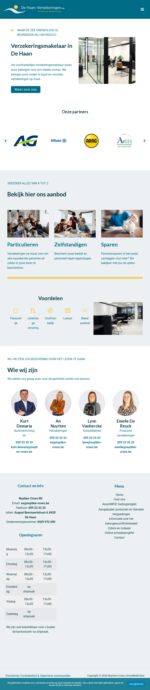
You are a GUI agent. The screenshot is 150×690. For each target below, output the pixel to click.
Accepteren (136, 684)
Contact (119, 537)
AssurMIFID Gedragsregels (119, 504)
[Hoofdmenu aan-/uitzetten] (142, 9)
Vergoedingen (121, 514)
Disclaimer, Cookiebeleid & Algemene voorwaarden (37, 675)
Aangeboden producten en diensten (121, 509)
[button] (25, 89)
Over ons (119, 499)
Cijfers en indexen (119, 528)
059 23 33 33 (24, 442)
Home (119, 495)
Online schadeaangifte (119, 533)
